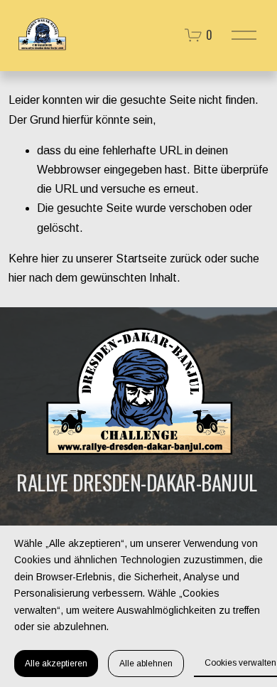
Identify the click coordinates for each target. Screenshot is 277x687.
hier (50, 258)
